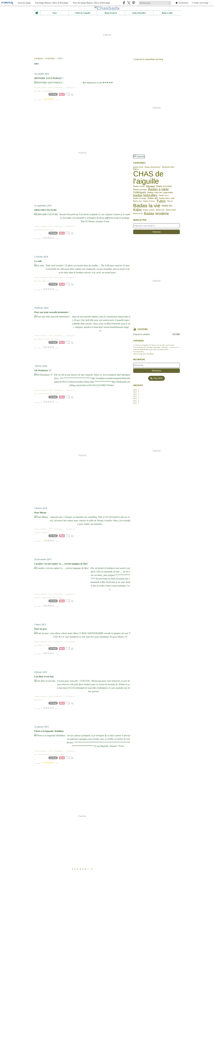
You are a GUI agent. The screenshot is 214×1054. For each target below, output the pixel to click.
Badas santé (139, 186)
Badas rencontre (164, 186)
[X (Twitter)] (129, 3)
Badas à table (167, 13)
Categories (50, 58)
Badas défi (153, 198)
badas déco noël (166, 198)
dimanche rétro (168, 167)
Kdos (137, 210)
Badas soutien (148, 210)
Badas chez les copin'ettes (160, 192)
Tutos (54, 13)
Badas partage (140, 190)
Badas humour (149, 201)
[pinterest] (133, 3)
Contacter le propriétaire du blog (148, 59)
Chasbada (38, 58)
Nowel (150, 186)
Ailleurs (170, 201)
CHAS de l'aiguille (82, 13)
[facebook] (124, 3)
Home (37, 12)
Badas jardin (171, 210)
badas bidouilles (139, 13)
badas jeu (167, 205)
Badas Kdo (160, 210)
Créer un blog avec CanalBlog (143, 354)
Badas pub (137, 201)
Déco (135, 169)
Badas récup (138, 167)
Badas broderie (111, 13)
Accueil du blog (138, 351)
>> (91, 869)
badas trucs (164, 195)
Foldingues (139, 192)
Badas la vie (146, 205)
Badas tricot (138, 213)
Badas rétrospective (152, 167)
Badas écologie (139, 198)
